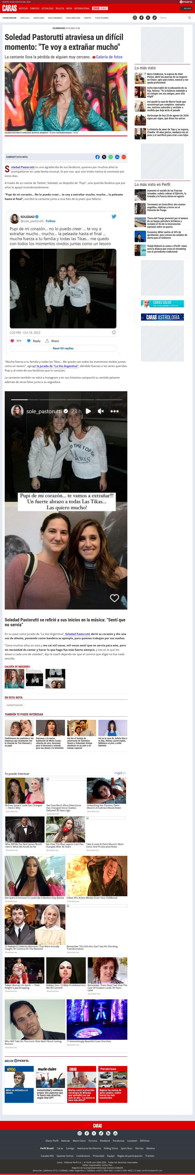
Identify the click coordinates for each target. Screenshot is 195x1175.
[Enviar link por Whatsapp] (110, 157)
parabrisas (112, 1069)
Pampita (87, 18)
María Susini (39, 18)
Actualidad (47, 8)
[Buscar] (189, 17)
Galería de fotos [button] (109, 57)
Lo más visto (145, 67)
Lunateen (132, 1140)
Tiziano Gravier (9, 18)
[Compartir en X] (104, 157)
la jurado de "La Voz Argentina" (57, 366)
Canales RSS (47, 1155)
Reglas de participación (129, 1155)
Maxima (150, 1148)
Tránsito (149, 1155)
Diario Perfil (52, 1140)
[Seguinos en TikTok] (154, 18)
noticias (19, 1069)
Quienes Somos (65, 1155)
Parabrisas (118, 1140)
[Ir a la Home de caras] (9, 10)
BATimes (144, 1140)
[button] (66, 99)
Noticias (23, 8)
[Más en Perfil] (21, 1061)
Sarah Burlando (73, 18)
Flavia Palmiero (102, 18)
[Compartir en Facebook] (97, 157)
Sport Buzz (126, 1148)
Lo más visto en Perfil (152, 184)
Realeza (60, 8)
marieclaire (50, 1069)
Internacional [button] (82, 8)
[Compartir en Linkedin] (117, 157)
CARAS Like (100, 8)
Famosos (34, 8)
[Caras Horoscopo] (162, 319)
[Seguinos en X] (148, 18)
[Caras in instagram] (135, 18)
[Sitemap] (115, 1133)
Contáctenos (83, 1155)
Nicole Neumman (55, 18)
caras (81, 1069)
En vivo (187, 8)
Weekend (105, 1140)
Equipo (111, 1155)
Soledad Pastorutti (15, 705)
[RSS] (108, 1133)
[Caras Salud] (162, 306)
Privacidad (98, 1155)
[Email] (124, 157)
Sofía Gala (25, 18)
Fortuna (93, 1140)
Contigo (70, 1148)
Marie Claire (79, 1140)
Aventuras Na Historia (89, 1148)
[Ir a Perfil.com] (186, 2)
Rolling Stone (111, 1148)
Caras (60, 1148)
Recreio (139, 1148)
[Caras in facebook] (141, 18)
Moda (69, 8)
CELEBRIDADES (58, 28)
